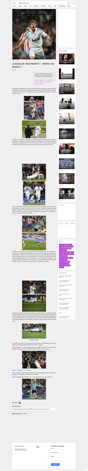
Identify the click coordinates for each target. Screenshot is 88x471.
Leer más (61, 65)
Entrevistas (71, 246)
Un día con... (61, 267)
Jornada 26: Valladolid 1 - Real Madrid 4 (42, 82)
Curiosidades (61, 246)
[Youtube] (67, 3)
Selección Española (63, 261)
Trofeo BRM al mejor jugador (64, 265)
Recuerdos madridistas (63, 257)
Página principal (38, 447)
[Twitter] (69, 3)
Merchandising (62, 6)
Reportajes (71, 257)
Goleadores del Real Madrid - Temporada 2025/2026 (65, 135)
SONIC (68, 261)
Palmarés (61, 254)
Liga (30, 6)
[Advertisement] (21, 79)
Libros (55, 6)
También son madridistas (64, 263)
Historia (64, 248)
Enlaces (68, 6)
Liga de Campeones (63, 250)
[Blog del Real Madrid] (24, 3)
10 (61, 191)
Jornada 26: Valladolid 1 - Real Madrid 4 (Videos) (44, 80)
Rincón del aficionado (63, 259)
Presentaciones (67, 254)
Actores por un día (62, 244)
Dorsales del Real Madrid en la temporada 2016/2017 (66, 165)
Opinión (25, 6)
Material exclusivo (62, 252)
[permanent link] (15, 69)
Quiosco (49, 6)
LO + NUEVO (62, 205)
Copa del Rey (36, 6)
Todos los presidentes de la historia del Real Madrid (66, 105)
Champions (43, 6)
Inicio (13, 60)
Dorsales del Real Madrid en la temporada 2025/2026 (66, 120)
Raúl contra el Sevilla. (38, 83)
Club (14, 6)
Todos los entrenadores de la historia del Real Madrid (66, 91)
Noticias (20, 6)
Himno (60, 248)
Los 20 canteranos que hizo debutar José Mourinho (66, 195)
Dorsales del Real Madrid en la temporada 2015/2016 (66, 150)
